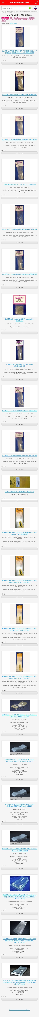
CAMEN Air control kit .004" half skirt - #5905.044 (19, 140)
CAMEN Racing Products (21, 18)
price (11, 23)
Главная (4, 11)
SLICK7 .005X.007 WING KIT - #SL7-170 (19, 492)
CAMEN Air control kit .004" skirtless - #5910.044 (19, 229)
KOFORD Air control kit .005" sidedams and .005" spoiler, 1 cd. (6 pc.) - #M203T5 (19, 581)
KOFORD (14, 19)
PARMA (24, 19)
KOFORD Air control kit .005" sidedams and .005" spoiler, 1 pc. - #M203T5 (19, 533)
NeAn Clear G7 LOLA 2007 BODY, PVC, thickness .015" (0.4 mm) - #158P (19, 850)
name (15, 23)
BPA (11, 18)
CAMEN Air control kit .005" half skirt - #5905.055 (19, 411)
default (7, 23)
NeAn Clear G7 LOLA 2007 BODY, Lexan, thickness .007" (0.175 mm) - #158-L (19, 805)
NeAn (19, 19)
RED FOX (30, 19)
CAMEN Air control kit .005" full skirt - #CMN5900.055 (19, 365)
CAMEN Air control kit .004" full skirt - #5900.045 (19, 95)
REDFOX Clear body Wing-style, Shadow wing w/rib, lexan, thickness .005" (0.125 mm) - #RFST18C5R (19, 940)
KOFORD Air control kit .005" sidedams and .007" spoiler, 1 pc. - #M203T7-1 (19, 629)
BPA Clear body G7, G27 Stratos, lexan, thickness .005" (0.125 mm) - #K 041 (19, 716)
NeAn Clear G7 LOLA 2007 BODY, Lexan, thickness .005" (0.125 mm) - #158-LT (19, 760)
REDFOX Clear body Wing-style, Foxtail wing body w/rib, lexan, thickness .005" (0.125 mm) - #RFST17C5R (19, 982)
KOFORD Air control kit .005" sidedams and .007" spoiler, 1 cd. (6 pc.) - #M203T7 (19, 677)
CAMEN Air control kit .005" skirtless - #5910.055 (19, 456)
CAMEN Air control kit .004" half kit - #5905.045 (19, 184)
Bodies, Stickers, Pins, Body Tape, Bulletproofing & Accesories (22, 11)
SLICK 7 (4, 21)
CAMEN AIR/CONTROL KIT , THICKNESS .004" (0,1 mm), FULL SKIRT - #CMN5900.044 (19, 52)
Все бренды (5, 18)
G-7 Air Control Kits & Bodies (10, 12)
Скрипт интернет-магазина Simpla (19, 1010)
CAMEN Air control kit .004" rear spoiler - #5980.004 (19, 320)
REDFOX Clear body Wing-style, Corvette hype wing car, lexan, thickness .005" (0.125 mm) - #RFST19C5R (19, 896)
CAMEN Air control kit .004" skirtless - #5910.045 (19, 274)
